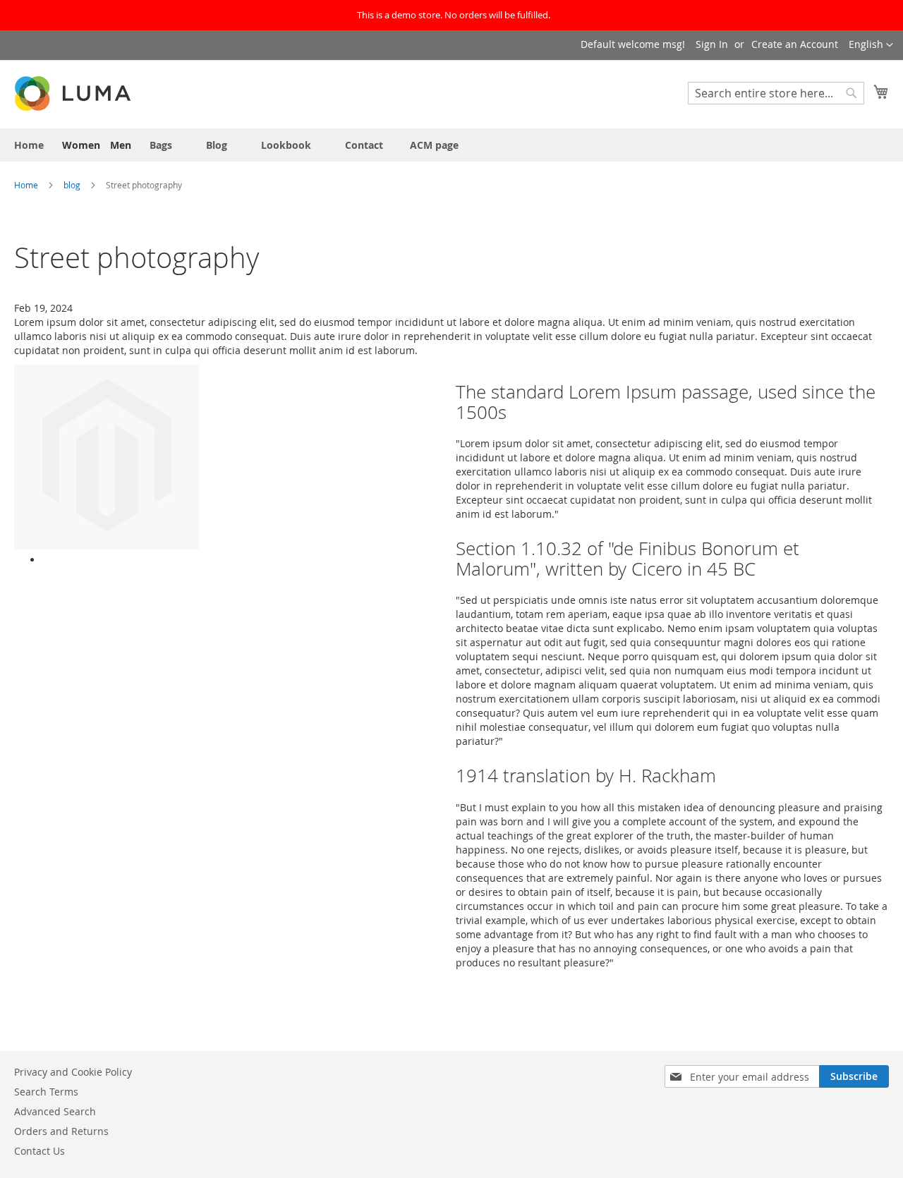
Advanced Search (55, 1111)
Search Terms (46, 1091)
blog (73, 184)
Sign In (712, 44)
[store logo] (74, 93)
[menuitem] (29, 145)
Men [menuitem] (120, 145)
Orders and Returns (61, 1131)
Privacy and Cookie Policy (73, 1072)
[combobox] (776, 93)
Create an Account (794, 44)
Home (27, 184)
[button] (871, 45)
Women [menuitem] (81, 145)
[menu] (451, 145)
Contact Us (39, 1151)
